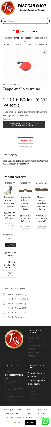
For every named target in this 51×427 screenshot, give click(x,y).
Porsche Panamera (17, 317)
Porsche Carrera (17, 299)
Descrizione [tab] (25, 140)
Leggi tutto (9, 273)
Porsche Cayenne (17, 303)
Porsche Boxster (17, 294)
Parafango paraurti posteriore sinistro (9, 201)
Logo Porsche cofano (9, 254)
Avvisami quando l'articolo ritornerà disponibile (23, 124)
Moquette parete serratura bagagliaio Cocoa (42, 203)
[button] (44, 52)
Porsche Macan (15, 312)
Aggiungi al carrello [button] (9, 224)
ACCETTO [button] (30, 422)
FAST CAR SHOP (32, 5)
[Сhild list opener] (28, 295)
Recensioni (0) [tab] (25, 146)
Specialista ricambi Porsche (33, 10)
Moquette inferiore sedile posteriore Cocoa (25, 203)
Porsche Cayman (17, 308)
